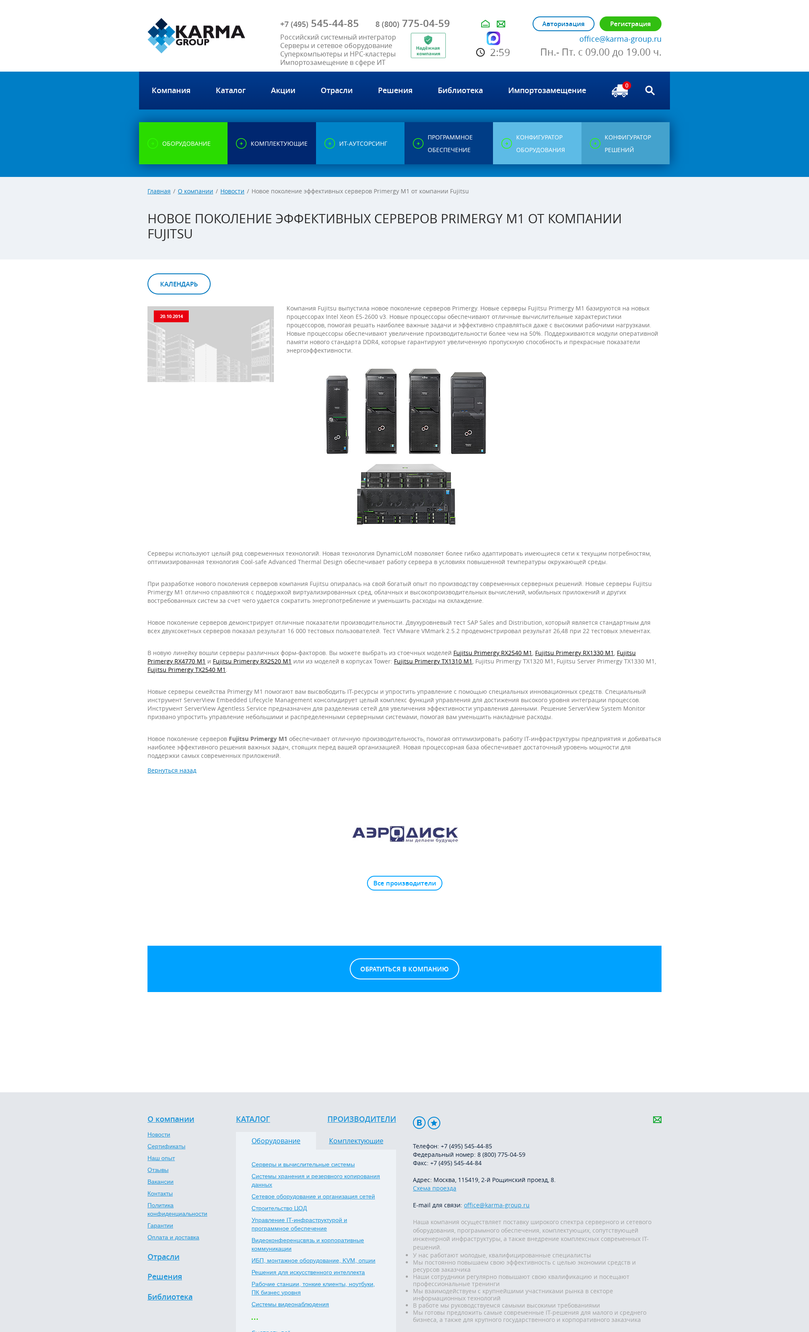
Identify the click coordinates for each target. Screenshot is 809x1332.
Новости (232, 191)
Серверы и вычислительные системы (303, 1164)
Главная (159, 191)
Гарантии (160, 1225)
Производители (361, 1119)
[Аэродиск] (404, 833)
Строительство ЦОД (279, 1208)
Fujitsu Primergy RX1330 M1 (574, 653)
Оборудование (276, 1140)
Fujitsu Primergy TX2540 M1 (186, 670)
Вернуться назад (171, 770)
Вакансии (160, 1181)
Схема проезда (434, 1188)
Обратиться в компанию (404, 969)
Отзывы (158, 1169)
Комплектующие (356, 1140)
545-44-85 (319, 23)
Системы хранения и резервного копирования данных (316, 1180)
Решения (164, 1276)
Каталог (253, 1119)
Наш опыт (161, 1158)
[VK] (419, 1122)
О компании (195, 191)
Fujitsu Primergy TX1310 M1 (433, 661)
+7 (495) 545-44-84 (456, 1163)
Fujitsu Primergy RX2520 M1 (252, 661)
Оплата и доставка (173, 1237)
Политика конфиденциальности (177, 1209)
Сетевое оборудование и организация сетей (313, 1196)
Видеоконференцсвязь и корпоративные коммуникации (308, 1244)
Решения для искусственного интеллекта (308, 1272)
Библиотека (170, 1297)
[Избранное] (434, 1122)
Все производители (404, 883)
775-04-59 (412, 23)
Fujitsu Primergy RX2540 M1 (492, 653)
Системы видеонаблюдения (290, 1304)
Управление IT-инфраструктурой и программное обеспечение (299, 1224)
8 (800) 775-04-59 (501, 1154)
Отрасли (163, 1257)
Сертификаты (166, 1146)
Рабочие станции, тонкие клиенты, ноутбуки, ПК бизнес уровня (313, 1288)
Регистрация (630, 23)
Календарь (179, 284)
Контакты (160, 1193)
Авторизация (563, 23)
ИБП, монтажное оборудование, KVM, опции (313, 1260)
